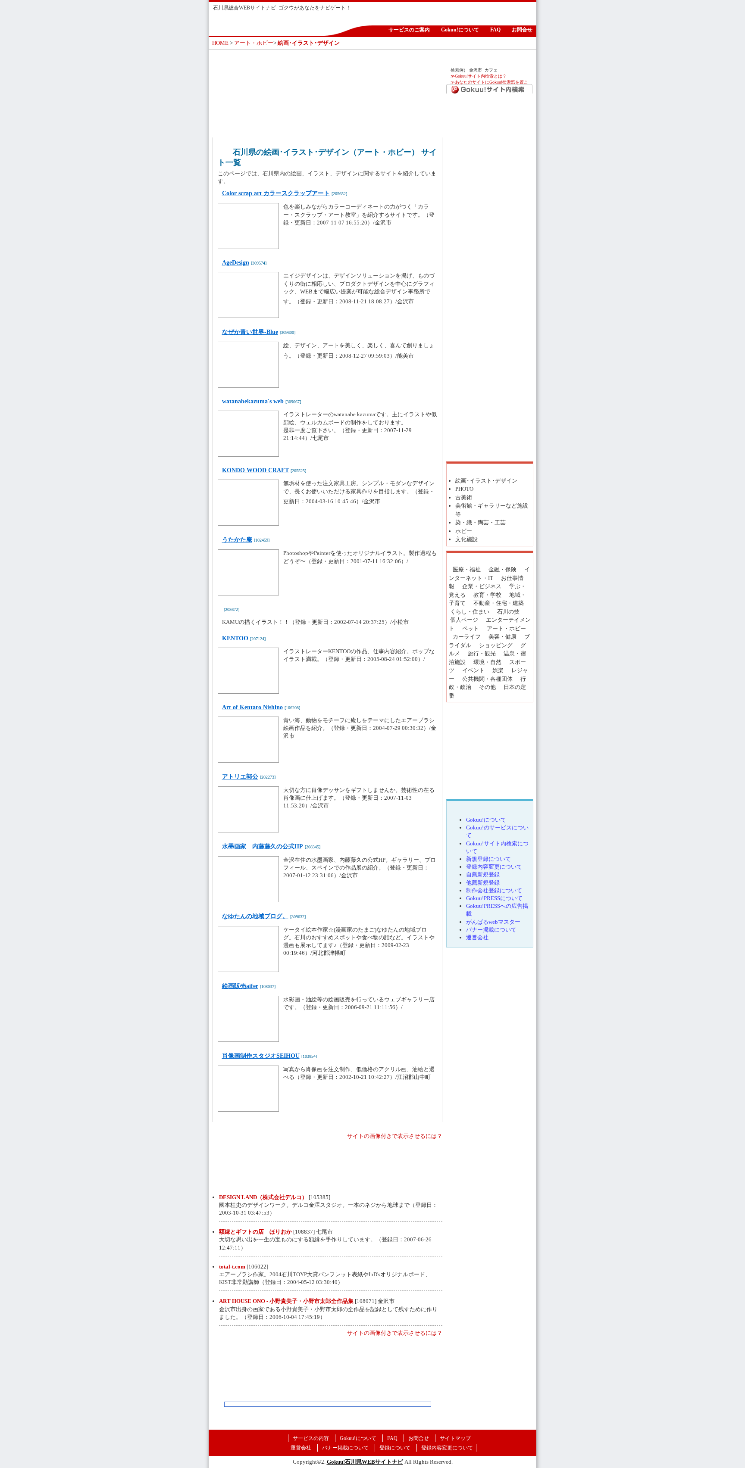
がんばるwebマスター (493, 922)
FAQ (495, 30)
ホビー (463, 531)
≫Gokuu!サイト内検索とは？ (479, 76)
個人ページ (464, 620)
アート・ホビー (253, 43)
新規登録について (488, 859)
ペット (470, 628)
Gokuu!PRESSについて (494, 898)
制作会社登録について (494, 890)
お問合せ (522, 30)
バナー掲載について (491, 929)
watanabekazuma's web (253, 401)
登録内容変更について (494, 866)
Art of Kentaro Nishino (252, 707)
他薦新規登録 (483, 882)
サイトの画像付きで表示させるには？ (394, 1136)
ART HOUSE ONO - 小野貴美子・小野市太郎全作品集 (286, 1301)
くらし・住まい (469, 611)
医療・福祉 (467, 569)
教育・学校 (487, 595)
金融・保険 (502, 569)
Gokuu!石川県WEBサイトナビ (365, 1462)
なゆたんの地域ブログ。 (255, 916)
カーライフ (467, 636)
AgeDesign (235, 262)
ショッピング (496, 645)
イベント (473, 670)
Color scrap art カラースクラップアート (276, 193)
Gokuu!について (460, 30)
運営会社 (477, 937)
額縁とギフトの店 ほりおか (255, 1231)
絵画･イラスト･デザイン (486, 480)
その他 (487, 687)
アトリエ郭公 (240, 776)
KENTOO (235, 638)
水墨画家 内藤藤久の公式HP (262, 846)
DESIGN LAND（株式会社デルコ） (263, 1197)
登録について (394, 1448)
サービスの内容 (311, 1438)
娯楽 (498, 670)
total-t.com (232, 1266)
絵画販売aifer (240, 986)
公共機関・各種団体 (487, 679)
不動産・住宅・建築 (498, 603)
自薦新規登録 (483, 874)
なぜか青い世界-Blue (250, 332)
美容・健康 (502, 636)
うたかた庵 (237, 539)
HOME (220, 43)
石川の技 (508, 611)
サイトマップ (455, 1438)
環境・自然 (487, 662)
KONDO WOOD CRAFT (255, 470)
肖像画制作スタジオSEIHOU (261, 1056)
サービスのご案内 (409, 30)
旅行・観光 (482, 653)
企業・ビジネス (481, 586)
